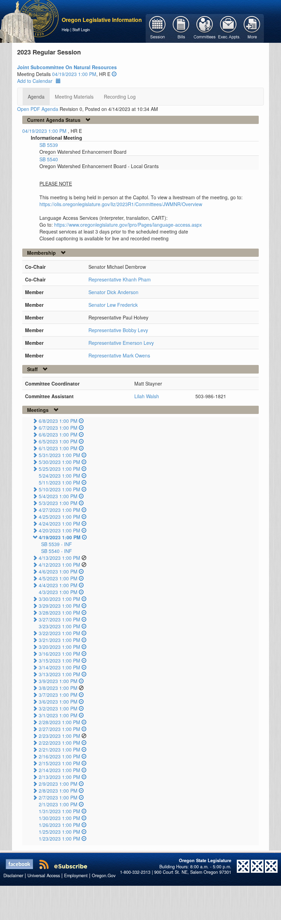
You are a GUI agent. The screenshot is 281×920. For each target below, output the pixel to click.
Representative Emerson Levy (121, 342)
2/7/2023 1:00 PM (58, 797)
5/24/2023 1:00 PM (59, 475)
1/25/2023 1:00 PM (59, 831)
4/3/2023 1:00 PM (58, 592)
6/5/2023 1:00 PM (58, 441)
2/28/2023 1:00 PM (59, 722)
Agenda (36, 96)
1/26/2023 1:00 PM (59, 824)
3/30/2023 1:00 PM (59, 598)
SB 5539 (48, 144)
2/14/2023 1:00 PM (59, 770)
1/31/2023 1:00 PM (59, 811)
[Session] (157, 27)
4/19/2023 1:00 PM (60, 537)
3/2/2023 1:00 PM (58, 708)
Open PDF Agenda (37, 108)
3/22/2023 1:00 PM (59, 633)
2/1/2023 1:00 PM (58, 804)
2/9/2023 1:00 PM (58, 783)
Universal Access (43, 875)
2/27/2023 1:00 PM (59, 729)
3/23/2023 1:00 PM (59, 626)
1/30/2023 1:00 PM (59, 818)
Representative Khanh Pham (119, 279)
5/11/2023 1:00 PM (59, 482)
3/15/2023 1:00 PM (59, 660)
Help (65, 29)
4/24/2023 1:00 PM (59, 523)
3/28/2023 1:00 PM (59, 612)
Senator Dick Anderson (113, 292)
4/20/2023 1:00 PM (59, 530)
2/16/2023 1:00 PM (59, 756)
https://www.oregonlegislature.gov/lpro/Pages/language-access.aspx (128, 224)
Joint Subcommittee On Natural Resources (67, 67)
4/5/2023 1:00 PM (58, 578)
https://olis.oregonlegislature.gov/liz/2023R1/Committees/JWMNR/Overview (120, 204)
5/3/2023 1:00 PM (58, 503)
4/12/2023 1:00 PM (59, 564)
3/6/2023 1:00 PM (58, 701)
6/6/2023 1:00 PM (58, 434)
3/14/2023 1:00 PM (59, 667)
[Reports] (252, 27)
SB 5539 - (56, 544)
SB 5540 (48, 159)
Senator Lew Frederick (113, 304)
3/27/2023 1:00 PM (59, 619)
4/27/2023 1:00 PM (59, 509)
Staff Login (81, 29)
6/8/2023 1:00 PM (58, 420)
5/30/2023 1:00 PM (59, 461)
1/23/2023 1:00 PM (59, 838)
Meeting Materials (74, 96)
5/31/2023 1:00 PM (59, 455)
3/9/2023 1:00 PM (58, 681)
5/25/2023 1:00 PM (59, 468)
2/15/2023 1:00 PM (59, 763)
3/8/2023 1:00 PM (58, 687)
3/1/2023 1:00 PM (58, 715)
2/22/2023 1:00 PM (59, 742)
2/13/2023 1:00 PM (59, 776)
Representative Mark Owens (119, 355)
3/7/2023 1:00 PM (58, 694)
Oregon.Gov (103, 875)
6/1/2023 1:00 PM (58, 448)
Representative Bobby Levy (118, 330)
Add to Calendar (34, 80)
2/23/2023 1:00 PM (59, 735)
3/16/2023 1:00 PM (59, 653)
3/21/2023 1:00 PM (59, 640)
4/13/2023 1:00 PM (59, 557)
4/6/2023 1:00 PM (58, 571)
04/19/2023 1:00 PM (74, 74)
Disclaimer (13, 875)
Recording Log (120, 96)
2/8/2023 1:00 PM (58, 790)
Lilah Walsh (146, 396)
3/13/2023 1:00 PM (59, 674)
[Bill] (181, 27)
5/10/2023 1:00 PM (59, 489)
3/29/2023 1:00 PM (59, 605)
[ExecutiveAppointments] (228, 27)
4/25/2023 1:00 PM (59, 516)
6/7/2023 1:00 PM (58, 427)
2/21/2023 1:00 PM (59, 749)
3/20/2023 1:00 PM (59, 646)
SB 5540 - (56, 550)
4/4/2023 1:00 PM (58, 585)
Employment (76, 875)
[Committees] (205, 27)
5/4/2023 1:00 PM (58, 496)
